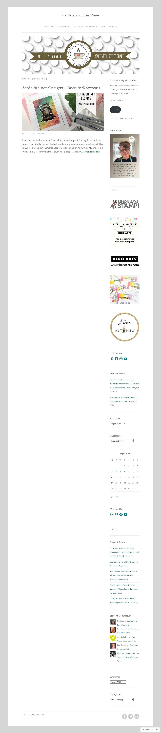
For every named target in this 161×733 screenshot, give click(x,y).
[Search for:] (123, 190)
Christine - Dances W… (126, 653)
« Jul (111, 497)
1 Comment (43, 133)
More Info (78, 27)
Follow (115, 110)
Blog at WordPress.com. (33, 715)
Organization (92, 27)
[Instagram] (121, 359)
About (103, 27)
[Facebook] (116, 359)
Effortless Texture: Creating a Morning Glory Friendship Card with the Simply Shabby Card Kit (124, 384)
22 (125, 483)
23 (129, 483)
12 (112, 477)
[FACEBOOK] (124, 716)
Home (46, 27)
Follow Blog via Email (123, 80)
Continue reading (91, 152)
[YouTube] (126, 359)
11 (137, 472)
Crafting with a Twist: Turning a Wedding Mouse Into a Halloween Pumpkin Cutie (124, 589)
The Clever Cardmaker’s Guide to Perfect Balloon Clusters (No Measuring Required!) (123, 576)
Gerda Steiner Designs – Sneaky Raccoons (61, 87)
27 (116, 489)
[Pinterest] (112, 359)
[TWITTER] (130, 716)
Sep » (117, 497)
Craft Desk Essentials (61, 27)
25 (137, 483)
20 (116, 483)
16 (129, 477)
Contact (113, 27)
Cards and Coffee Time (80, 15)
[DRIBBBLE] (136, 716)
